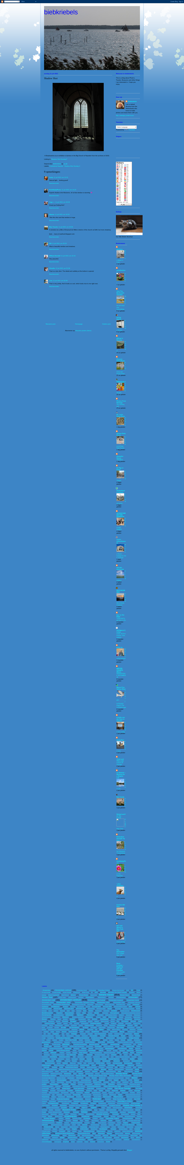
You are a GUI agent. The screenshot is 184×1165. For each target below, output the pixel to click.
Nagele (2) (123, 1080)
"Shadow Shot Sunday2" (59, 159)
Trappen (118, 1120)
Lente (61, 1067)
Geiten (111, 1040)
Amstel (111, 997)
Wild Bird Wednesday (87, 1135)
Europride (82, 1034)
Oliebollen (111, 1084)
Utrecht (84, 1125)
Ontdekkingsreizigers (47, 1086)
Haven (91, 1048)
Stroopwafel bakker (130, 1116)
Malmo (96, 1069)
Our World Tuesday (122, 1088)
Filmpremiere (70, 1036)
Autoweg (44, 1010)
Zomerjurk (118, 1139)
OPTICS (125, 421)
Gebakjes (87, 1040)
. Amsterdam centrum (62, 990)
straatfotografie (70, 1116)
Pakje (95, 1090)
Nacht (110, 1080)
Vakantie (118, 1124)
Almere (73, 995)
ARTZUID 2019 (80, 1008)
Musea (134, 1078)
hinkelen (46, 1052)
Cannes (59, 1023)
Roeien (53, 1099)
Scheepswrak (102, 1103)
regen (120, 1095)
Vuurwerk (62, 1131)
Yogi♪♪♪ (52, 202)
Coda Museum (59, 1025)
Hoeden (68, 1052)
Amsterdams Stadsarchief (61, 1004)
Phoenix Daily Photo (120, 360)
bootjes (72, 1019)
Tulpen (125, 1123)
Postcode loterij (46, 1094)
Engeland (55, 1034)
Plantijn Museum (96, 1092)
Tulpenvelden (136, 1123)
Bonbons (53, 1019)
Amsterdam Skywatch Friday (84, 1002)
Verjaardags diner (93, 1127)
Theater (75, 1120)
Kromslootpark (84, 1065)
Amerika (81, 997)
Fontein (137, 1036)
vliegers (55, 1129)
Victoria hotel (47, 1129)
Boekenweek (112, 1017)
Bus (118, 1021)
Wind (140, 1135)
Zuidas (73, 1141)
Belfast (78, 1013)
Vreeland (137, 1129)
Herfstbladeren (82, 1050)
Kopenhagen (46, 1065)
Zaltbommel (45, 1139)
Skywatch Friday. (86, 1110)
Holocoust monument (109, 1052)
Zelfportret (72, 1139)
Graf (134, 1044)
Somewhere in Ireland (120, 491)
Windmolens (47, 1137)
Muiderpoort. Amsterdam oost (115, 1078)
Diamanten (74, 1029)
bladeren (121, 1015)
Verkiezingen (121, 1127)
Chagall (107, 1023)
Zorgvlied (66, 1142)
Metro (102, 1071)
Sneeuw (66, 1112)
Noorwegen (54, 1084)
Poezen (104, 1092)
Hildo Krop (130, 1050)
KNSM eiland (100, 1063)
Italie (74, 1057)
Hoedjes (75, 1052)
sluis (120, 1110)
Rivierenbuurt (45, 1099)
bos (89, 1019)
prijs (53, 1094)
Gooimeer (110, 1042)
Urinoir (73, 1124)
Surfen (68, 1118)
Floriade (102, 1036)
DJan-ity (119, 647)
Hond (118, 1052)
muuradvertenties (74, 1080)
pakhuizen (89, 1090)
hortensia (139, 1052)
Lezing (82, 1067)
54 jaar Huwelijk (67, 992)
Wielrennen (71, 1135)
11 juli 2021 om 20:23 (59, 243)
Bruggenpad (83, 1021)
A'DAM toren (76, 992)
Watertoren (117, 1131)
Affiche (138, 992)
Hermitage (91, 1050)
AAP (96, 992)
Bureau (112, 1021)
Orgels (53, 1088)
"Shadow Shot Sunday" (118, 990)
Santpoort (44, 1101)
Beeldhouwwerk (47, 1013)
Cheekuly (120, 1023)
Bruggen (73, 1021)
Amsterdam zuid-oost (134, 1002)
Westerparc (45, 1135)
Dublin (52, 1031)
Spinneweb (53, 1114)
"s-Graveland (92, 990)
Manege (103, 1069)
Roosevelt (88, 1099)
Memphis (87, 1071)
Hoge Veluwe (83, 1052)
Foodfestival (51, 1038)
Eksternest (113, 1031)
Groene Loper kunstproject (77, 1046)
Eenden (87, 1031)
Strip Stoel (120, 1116)
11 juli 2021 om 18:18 (62, 202)
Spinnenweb (45, 1114)
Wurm (132, 1137)
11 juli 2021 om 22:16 (68, 256)
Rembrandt (70, 1097)
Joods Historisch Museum (122, 1057)
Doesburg (125, 1029)
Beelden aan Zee (124, 1010)
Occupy (80, 1084)
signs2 (93, 1108)
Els (44, 1034)
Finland (78, 1036)
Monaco (97, 1073)
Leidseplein (139, 1065)
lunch (134, 1067)
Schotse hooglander (101, 1105)
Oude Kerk (90, 1088)
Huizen (80, 1055)
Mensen (94, 1071)
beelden (114, 1011)
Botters (113, 1019)
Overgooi (52, 1090)
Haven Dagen (99, 1048)
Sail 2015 (137, 1099)
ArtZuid (138, 1006)
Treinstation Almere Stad (133, 1120)
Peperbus (44, 1092)
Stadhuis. (81, 1114)
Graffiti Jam (47, 1046)
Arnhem (65, 1006)
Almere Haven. (124, 995)
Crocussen (99, 1025)
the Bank (68, 1120)
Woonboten (124, 1137)
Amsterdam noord (133, 1000)
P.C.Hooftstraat (61, 1090)
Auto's (138, 1008)
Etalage (74, 1034)
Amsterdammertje (46, 1004)
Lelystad (46, 1067)
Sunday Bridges (49, 1118)
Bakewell (62, 1010)
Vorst (131, 1129)
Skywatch (57, 1110)
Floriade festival (114, 1036)
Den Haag (120, 1027)
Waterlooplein (101, 1131)
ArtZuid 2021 (91, 1008)
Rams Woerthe (87, 1094)
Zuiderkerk (79, 1141)
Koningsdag (128, 1063)
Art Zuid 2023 (107, 1006)
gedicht (105, 1040)
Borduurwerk (82, 1019)
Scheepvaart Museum (123, 1103)
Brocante (65, 1021)
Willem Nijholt (134, 1135)
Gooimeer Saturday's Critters (125, 1042)
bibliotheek (69, 1015)
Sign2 (71, 1107)
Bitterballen (100, 1015)
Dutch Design (73, 1031)
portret (138, 1092)
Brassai (58, 1021)
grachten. (104, 1044)
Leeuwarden (120, 1065)
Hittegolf (53, 1052)
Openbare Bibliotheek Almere (132, 1086)
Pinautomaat (79, 1092)
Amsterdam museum (116, 1000)
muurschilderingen (86, 1080)
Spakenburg (113, 1112)
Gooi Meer (101, 1042)
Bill (50, 243)
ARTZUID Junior (101, 1008)
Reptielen (78, 1096)
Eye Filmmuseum (100, 1034)
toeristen (103, 1120)
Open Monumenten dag (112, 1086)
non (131, 1082)
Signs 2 (84, 1107)
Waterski (110, 1131)
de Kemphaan (74, 1027)
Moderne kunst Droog (56, 1073)
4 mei (138, 990)
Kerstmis (117, 1061)
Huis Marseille (71, 1055)
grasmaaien (57, 1046)
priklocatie (59, 1094)
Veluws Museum (74, 1127)
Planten (87, 1092)
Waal (69, 1131)
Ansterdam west (120, 1004)
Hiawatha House (119, 457)
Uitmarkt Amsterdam (56, 1124)
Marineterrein (129, 1069)
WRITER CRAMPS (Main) (119, 670)
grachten (65, 1044)
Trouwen (87, 1122)
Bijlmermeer (90, 1015)
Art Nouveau (80, 1006)
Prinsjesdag (76, 1095)
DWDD (81, 1031)
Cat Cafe (76, 1023)
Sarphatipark (52, 1101)
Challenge (113, 1023)
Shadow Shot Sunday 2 (72, 166)
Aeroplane (131, 992)
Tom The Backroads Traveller (120, 292)
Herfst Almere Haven (63, 1050)
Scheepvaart (111, 1103)
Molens (81, 1073)
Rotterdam (97, 1099)
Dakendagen (121, 1025)
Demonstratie (111, 1027)
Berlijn (97, 1013)
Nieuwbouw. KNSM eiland (84, 1082)
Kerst (81, 1061)
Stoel (139, 1114)
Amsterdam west (103, 1002)
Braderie (44, 1021)
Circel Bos (44, 1025)
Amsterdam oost (63, 1002)
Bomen (44, 1019)
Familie (110, 1034)
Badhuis (56, 1010)
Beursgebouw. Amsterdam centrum (131, 1013)
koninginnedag (117, 1063)
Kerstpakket (126, 1061)
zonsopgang (58, 1141)
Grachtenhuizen (127, 1044)
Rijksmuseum (118, 1097)
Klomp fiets (91, 1063)
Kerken (58, 1061)
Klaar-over (73, 1063)
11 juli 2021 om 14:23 (69, 190)
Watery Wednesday (127, 1131)
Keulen (58, 1063)
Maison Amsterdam (52, 1069)
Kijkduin (65, 1063)
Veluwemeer (64, 1127)
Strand (106, 1116)
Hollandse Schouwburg (96, 1052)
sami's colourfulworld (121, 541)
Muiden (94, 1078)
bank (73, 1010)
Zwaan (86, 1141)
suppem (61, 1118)
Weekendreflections (84, 1133)
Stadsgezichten (90, 1114)
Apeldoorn (45, 1006)
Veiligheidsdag (48, 1127)
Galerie (48, 1040)
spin (139, 1112)
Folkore (131, 1036)
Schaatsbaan (65, 1103)
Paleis (101, 1090)
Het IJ (101, 1050)
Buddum (97, 1021)
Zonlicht (126, 1139)
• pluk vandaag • (120, 884)
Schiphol (54, 1105)
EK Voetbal (105, 1031)
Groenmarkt (89, 1046)
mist (119, 1071)
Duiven (64, 1031)
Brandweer (51, 1021)
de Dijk (63, 1027)
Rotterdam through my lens (120, 838)
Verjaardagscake (105, 1127)
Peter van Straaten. (54, 1092)
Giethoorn (67, 1042)
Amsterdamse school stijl (78, 1004)
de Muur (85, 1027)
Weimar (127, 1133)
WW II (138, 1137)
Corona (81, 1025)
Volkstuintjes (84, 1129)
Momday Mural (89, 1073)
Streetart (113, 1116)
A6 (92, 992)
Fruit (43, 1040)
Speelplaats (131, 1112)
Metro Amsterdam (111, 1071)
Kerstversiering (49, 1063)
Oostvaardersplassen (93, 1086)
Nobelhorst (125, 1082)
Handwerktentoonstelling (56, 1048)
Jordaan (134, 1057)
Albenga (44, 995)
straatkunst (85, 1116)
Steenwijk (116, 1114)
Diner (108, 1029)
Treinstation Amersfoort (48, 1122)
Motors (87, 1078)
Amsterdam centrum (70, 999)
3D (132, 990)
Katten (132, 1059)
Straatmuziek (97, 1116)
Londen (122, 1067)
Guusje (117, 1046)
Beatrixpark (98, 1010)
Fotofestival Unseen (97, 1038)
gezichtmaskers (58, 1042)
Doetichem (132, 1029)
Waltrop (74, 1131)
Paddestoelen (79, 1090)
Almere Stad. (62, 997)
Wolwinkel (116, 1137)
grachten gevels (94, 1044)
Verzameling (130, 1127)
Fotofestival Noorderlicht (81, 1038)
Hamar (138, 1046)
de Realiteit (93, 1027)
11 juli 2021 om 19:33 (62, 214)
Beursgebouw (114, 1013)
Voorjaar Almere (123, 1129)
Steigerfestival (125, 1114)
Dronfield (139, 1029)
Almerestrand (72, 997)
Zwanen (92, 1142)
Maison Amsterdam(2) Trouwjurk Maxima (69, 1069)
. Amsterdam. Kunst (82, 990)
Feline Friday (128, 1034)
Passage (137, 1090)
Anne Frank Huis (109, 1004)
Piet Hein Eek (64, 1092)
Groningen (98, 1046)
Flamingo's (85, 1036)
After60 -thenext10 (120, 568)
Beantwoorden (54, 183)
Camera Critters (50, 1023)
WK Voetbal (107, 1137)
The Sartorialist (120, 950)
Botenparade (104, 1019)
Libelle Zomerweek (92, 1067)
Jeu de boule (105, 1057)
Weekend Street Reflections (64, 1133)
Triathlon (59, 1123)
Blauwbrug (129, 1015)
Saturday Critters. (110, 1101)
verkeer (114, 1127)
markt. (57, 1071)
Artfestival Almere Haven (120, 1006)
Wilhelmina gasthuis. (123, 1135)
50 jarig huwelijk (46, 992)
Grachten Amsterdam (80, 1044)
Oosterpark (66, 1086)
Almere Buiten (83, 995)
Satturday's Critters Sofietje (82, 1101)
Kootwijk (138, 1063)
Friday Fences (134, 1038)
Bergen (90, 1013)
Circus (51, 1025)
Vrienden (54, 1131)
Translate (132, 130)
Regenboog (45, 1097)
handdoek (44, 1048)
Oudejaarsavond (100, 1088)
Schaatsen (74, 1103)
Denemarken (130, 1027)
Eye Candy (120, 797)
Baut (84, 1011)
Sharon (51, 214)
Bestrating (105, 1013)
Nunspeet (65, 1084)
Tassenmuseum (128, 1118)
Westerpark (55, 1135)
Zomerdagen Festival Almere (105, 1139)
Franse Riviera (121, 1038)
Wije (79, 1135)
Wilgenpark (113, 1135)
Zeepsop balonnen (56, 1139)
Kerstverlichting (137, 1061)
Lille (116, 1067)
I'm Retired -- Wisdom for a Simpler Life (121, 775)
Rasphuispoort (97, 1094)
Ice (108, 1054)
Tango (101, 1118)
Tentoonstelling (48, 1121)
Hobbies (62, 1052)
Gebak (81, 1040)
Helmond (137, 1048)
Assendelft (118, 1008)
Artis (130, 1006)
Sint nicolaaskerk (117, 1107)
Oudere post (106, 324)
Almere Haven (106, 994)
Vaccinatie (103, 1124)
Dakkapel (130, 1025)
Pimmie (72, 1092)
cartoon (65, 1023)
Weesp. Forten (119, 1133)
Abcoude (103, 992)
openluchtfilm (45, 1088)
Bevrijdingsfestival (58, 1015)
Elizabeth (139, 1031)
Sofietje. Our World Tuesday (100, 1112)
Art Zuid (88, 1006)
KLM (85, 1063)
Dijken (101, 1029)
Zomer (90, 1139)
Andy (51, 177)
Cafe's (140, 1021)
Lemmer (54, 1067)
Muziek (95, 1080)
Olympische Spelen (135, 1084)
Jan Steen (80, 1057)
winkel (62, 1137)
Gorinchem (138, 1042)
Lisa (50, 280)
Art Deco (72, 1006)
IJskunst (137, 1055)
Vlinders (68, 1129)
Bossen (94, 1019)
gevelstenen (46, 1042)
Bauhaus (79, 1010)
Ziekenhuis (81, 1139)
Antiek (128, 1004)
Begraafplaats (69, 1013)
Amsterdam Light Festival (96, 1000)
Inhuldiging (53, 1057)
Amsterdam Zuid (119, 1002)
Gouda (46, 1044)
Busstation (125, 1021)
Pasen (130, 1090)
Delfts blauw (102, 1027)
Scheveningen (135, 1103)
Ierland (113, 1055)
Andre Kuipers (99, 1004)
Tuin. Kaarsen (102, 1122)
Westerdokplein (136, 1133)
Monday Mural (121, 1074)
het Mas (115, 1050)
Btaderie (90, 1021)
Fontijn (43, 1038)
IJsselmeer (45, 1057)
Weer (94, 1133)
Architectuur (55, 1006)
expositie (90, 1034)
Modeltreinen (45, 1073)
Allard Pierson (65, 995)
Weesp (109, 1133)
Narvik (130, 1080)
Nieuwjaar (106, 1082)
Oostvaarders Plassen (79, 1086)
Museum (52, 1080)
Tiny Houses (95, 1120)
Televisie (138, 1118)
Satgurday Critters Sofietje (64, 1101)
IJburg (125, 1054)
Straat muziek (58, 1116)
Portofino (132, 1092)
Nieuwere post (50, 324)
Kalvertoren (61, 1059)
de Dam (57, 1027)
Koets (108, 1063)
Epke (67, 1034)
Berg (84, 1013)
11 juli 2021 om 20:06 (65, 227)
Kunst (94, 1065)
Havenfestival (122, 1048)
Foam (123, 1036)
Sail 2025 (129, 1099)
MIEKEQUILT (121, 382)
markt (137, 1069)
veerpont (139, 1125)
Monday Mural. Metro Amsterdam (120, 1075)
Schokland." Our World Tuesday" (78, 1105)
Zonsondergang (46, 1142)
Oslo (58, 1088)
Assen (110, 1008)
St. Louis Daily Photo (120, 415)
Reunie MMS (97, 1096)
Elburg (122, 1031)
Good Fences (90, 1042)
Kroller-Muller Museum (72, 1065)
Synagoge (87, 1118)
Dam (136, 1025)
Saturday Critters (98, 1101)
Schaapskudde (53, 1103)
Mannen (111, 1069)
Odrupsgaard (88, 1084)
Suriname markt (77, 1118)
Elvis (49, 1034)
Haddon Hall (130, 1046)
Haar (122, 1046)
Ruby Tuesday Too (119, 1099)
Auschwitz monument (128, 1008)
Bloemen (65, 1017)
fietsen (136, 1034)
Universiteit (67, 1124)
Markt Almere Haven (47, 1071)
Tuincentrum (111, 1122)
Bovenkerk (137, 1019)
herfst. (74, 1050)
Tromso (67, 1122)
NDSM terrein (45, 1082)
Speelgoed (123, 1112)
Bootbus (65, 1019)
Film (63, 1036)
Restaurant (87, 1097)
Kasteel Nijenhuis (114, 1059)
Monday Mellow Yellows (108, 1073)
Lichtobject (101, 1067)
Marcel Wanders (119, 1069)
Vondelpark (103, 1129)
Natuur (136, 1080)
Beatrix (91, 1011)
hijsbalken (122, 1050)
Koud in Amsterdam (59, 1065)
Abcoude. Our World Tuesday (117, 992)
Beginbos (59, 1013)
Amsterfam (90, 1004)
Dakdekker (112, 1025)
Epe (63, 1034)
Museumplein (61, 1080)
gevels (130, 1040)
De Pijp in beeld (119, 468)
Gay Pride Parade (71, 1040)
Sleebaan (101, 1110)
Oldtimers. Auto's (100, 1084)
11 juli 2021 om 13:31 (61, 177)
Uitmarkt (45, 1125)
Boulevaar (119, 1019)
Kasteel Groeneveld (100, 1059)
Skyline (51, 1110)
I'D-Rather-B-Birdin (100, 1054)
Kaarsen (53, 1059)
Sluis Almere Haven (128, 1110)
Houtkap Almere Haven (58, 1054)
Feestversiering (119, 1034)
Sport (66, 1114)
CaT (71, 1023)
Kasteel (89, 1059)
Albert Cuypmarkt (53, 995)
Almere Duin (94, 995)
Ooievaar (58, 1086)
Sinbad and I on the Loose (121, 815)
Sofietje (84, 1112)
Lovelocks (128, 1067)
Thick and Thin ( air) (120, 760)
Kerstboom (88, 1061)
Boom (59, 1019)
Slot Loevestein (111, 1110)
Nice (74, 1082)
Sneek (44, 1112)
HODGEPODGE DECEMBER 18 (121, 675)
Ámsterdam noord (47, 1002)
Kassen (82, 1059)
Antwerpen (136, 1004)
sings (103, 1107)
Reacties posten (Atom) (83, 330)
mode (137, 1071)
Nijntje (118, 1082)
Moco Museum (128, 1071)
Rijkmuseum (107, 1097)
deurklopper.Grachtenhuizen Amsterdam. (58, 1029)
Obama (73, 1084)
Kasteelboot (125, 1059)
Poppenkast (125, 1092)
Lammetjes (111, 1065)
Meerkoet (71, 1071)
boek (104, 1017)
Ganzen (55, 1040)
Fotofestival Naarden (56, 166)
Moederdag (67, 1073)
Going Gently (118, 318)
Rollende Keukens (63, 1099)
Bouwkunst (128, 1019)
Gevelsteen (137, 1040)
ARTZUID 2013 (46, 1008)
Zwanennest (100, 1141)
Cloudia (52, 268)
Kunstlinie (102, 1065)
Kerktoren (67, 1061)
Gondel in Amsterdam (77, 1042)
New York (68, 1082)
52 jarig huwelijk (56, 992)
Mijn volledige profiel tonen (125, 115)
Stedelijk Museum (102, 1114)
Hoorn (132, 1052)
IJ (120, 1055)
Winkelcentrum (72, 1137)
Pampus (108, 1090)
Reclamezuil (112, 1094)
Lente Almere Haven (71, 1067)
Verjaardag (83, 1127)
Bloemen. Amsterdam (77, 1017)
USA (79, 1124)
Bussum (133, 1021)
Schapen (93, 1103)
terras (61, 1120)
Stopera (44, 1116)
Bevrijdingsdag (46, 1015)
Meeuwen (79, 1071)
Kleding (79, 1063)
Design (138, 1027)
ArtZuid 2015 (58, 1008)
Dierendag (90, 1029)
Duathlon (46, 1031)
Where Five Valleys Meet (121, 688)
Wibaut (64, 1135)
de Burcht (49, 1027)
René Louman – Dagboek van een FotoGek (120, 967)
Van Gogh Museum (128, 1125)
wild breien (98, 1135)
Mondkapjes (71, 1078)
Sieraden (64, 1107)
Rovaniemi (108, 1099)
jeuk (112, 1057)
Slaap (95, 1110)
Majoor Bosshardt (87, 1069)
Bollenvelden (137, 1017)
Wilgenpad (105, 1135)
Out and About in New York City (119, 928)
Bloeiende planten (46, 1017)
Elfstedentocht (131, 1031)
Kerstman (97, 1061)
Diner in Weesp (116, 1029)
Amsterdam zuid (48, 1000)
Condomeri (74, 1025)
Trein (124, 1120)
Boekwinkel (128, 1017)
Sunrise (125, 802)
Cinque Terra (136, 1023)
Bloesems (89, 1017)
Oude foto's (66, 1088)
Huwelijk (89, 1055)
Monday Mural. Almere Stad (97, 1075)
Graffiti (140, 1044)
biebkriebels (61, 12)
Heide (131, 1048)
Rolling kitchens (78, 1099)
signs (77, 1107)
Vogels (74, 1129)
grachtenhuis (115, 1044)
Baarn (50, 1010)
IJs (131, 1055)
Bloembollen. (57, 1017)
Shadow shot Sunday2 (53, 1107)
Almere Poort (136, 995)
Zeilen (65, 1139)
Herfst (51, 1050)
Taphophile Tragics (112, 1118)
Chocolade (128, 1023)
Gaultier (61, 1040)
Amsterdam (133, 997)
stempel (133, 1114)
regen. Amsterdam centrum (133, 1094)
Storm (50, 1116)
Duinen (58, 1031)
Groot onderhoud (108, 1046)
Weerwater (101, 1133)
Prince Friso (67, 1094)
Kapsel (68, 1059)
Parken (122, 1090)
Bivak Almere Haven (111, 1015)
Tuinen (119, 1122)
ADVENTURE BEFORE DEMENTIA (121, 515)
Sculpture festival (114, 1105)
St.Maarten (73, 1114)
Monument (80, 1078)
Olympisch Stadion (122, 1084)
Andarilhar (120, 740)
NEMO (53, 1082)
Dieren (81, 1029)
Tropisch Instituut (76, 1123)
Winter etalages (98, 1137)
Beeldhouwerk (135, 1011)
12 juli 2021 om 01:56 (62, 268)
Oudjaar (109, 1088)
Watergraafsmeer (89, 1131)
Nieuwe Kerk (97, 1082)
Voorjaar (113, 1129)
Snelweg (75, 1112)
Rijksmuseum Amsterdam (133, 1096)
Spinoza (61, 1114)
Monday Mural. (81, 1075)
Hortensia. (47, 1054)
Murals (127, 1078)
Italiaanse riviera (64, 1057)
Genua (123, 1040)
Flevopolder (93, 1036)
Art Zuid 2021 (96, 1006)
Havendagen (109, 1048)
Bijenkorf (80, 1015)
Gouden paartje (56, 1044)
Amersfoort (90, 997)
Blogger (98, 1017)
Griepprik (65, 1046)
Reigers (54, 1096)
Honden (125, 1052)
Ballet (68, 1010)
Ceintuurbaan (84, 1023)
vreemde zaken (46, 1131)
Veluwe (57, 1127)
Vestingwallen (138, 1127)
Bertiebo (119, 249)
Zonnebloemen (136, 1139)
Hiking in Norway (119, 339)
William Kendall (54, 256)
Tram (110, 1120)
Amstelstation (121, 997)
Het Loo (109, 1050)
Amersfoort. (101, 997)
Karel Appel (75, 1059)
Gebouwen (96, 1040)
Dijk (96, 1029)
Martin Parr (64, 1071)
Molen (74, 1073)
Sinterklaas (128, 1107)
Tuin (93, 1123)
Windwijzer (55, 1137)
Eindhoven (95, 1031)
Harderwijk (68, 1048)
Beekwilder (106, 1010)
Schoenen (63, 1105)
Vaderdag (111, 1124)
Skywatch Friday (69, 1110)
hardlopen (76, 1048)
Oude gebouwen (79, 1088)
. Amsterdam (46, 990)
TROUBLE (119, 460)
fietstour (58, 1036)
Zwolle (108, 1142)
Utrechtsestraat (95, 1124)
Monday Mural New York (66, 1075)
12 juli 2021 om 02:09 (60, 280)
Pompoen (111, 1092)
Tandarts (95, 1118)
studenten (139, 1116)
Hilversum (139, 1050)
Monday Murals (61, 1078)
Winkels (82, 1137)
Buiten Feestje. (105, 1021)
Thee (81, 1120)
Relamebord (61, 1096)
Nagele (116, 1080)
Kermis (74, 1061)
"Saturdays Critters (104, 990)
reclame (105, 1094)
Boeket (121, 1017)
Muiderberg (102, 1078)
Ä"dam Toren (85, 992)
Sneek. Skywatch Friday (55, 1112)
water (80, 1131)
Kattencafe (50, 1061)
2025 (127, 990)
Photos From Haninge (121, 402)
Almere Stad (47, 997)
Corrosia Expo (89, 1025)
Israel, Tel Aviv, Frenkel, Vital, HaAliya (121, 635)
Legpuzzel (131, 1065)
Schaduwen (84, 1103)
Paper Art (115, 1090)
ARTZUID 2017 (69, 1008)
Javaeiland (88, 1057)
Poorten (118, 1092)
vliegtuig (61, 1129)
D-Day (105, 1025)
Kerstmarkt (106, 1061)
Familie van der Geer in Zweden (120, 719)
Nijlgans (113, 1082)
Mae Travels (53, 227)
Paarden (70, 1090)
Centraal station (95, 1023)
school (91, 1105)
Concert (67, 1025)
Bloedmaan (137, 1015)
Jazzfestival (96, 1057)
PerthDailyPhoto (55, 190)
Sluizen (137, 1110)
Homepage (79, 324)
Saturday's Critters (124, 1101)
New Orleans (60, 1082)
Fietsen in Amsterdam (47, 1036)
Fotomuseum (110, 1038)
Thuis (86, 1120)
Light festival (109, 1067)
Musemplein (45, 1080)
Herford (44, 1050)
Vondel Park (94, 1129)
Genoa (117, 1040)
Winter (88, 1137)
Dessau (44, 1029)
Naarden (102, 1080)
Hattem (84, 1048)
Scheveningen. (46, 1105)
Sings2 (109, 1107)
